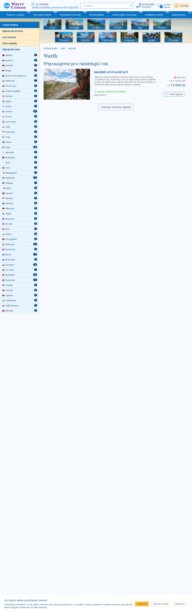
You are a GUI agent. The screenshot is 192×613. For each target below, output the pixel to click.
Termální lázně (42, 14)
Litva (20, 167)
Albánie (20, 55)
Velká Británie (20, 305)
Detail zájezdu (176, 94)
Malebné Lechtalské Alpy (111, 72)
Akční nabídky (9, 43)
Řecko (20, 254)
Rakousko (20, 244)
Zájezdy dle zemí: (11, 49)
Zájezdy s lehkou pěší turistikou (111, 91)
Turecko (20, 290)
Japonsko (20, 152)
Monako (20, 198)
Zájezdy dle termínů (12, 31)
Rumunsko (20, 249)
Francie (20, 111)
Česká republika (20, 90)
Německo (20, 208)
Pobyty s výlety (15, 14)
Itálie (20, 147)
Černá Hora (20, 85)
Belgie (20, 70)
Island (20, 142)
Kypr (20, 162)
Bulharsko (20, 80)
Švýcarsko (20, 280)
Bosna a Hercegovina (20, 75)
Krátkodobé (96, 14)
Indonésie (20, 131)
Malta (20, 188)
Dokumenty (178, 14)
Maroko (20, 193)
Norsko (20, 223)
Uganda (20, 295)
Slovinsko (20, 264)
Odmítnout (180, 603)
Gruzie (20, 116)
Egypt (20, 101)
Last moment (9, 37)
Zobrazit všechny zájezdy (116, 107)
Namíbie (20, 203)
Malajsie (20, 183)
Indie (20, 126)
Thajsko (20, 285)
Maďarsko (20, 177)
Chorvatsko (20, 121)
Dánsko (20, 96)
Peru (20, 229)
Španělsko (20, 274)
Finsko (20, 106)
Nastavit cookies (160, 603)
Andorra (20, 60)
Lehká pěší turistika (124, 14)
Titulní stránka (10, 24)
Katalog (184, 5)
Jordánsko (20, 157)
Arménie (20, 65)
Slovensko (20, 259)
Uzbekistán (20, 300)
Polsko (20, 234)
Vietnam (20, 310)
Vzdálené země (154, 14)
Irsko (20, 137)
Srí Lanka (20, 269)
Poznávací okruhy (70, 14)
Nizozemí (20, 218)
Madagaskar (20, 172)
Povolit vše (142, 603)
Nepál (20, 213)
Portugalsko (20, 239)
